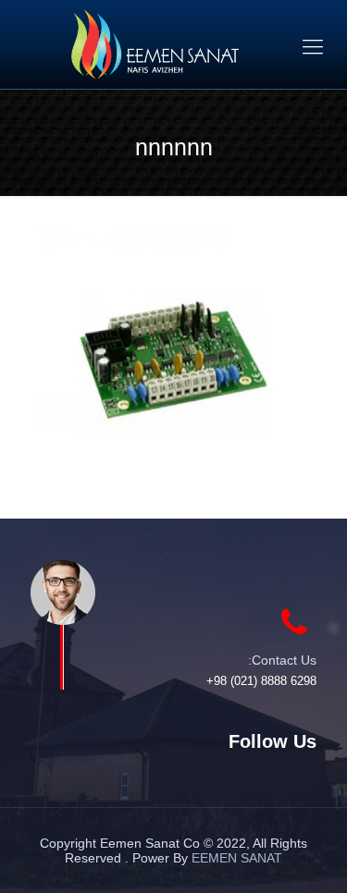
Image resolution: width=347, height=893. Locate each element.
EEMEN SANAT (237, 857)
